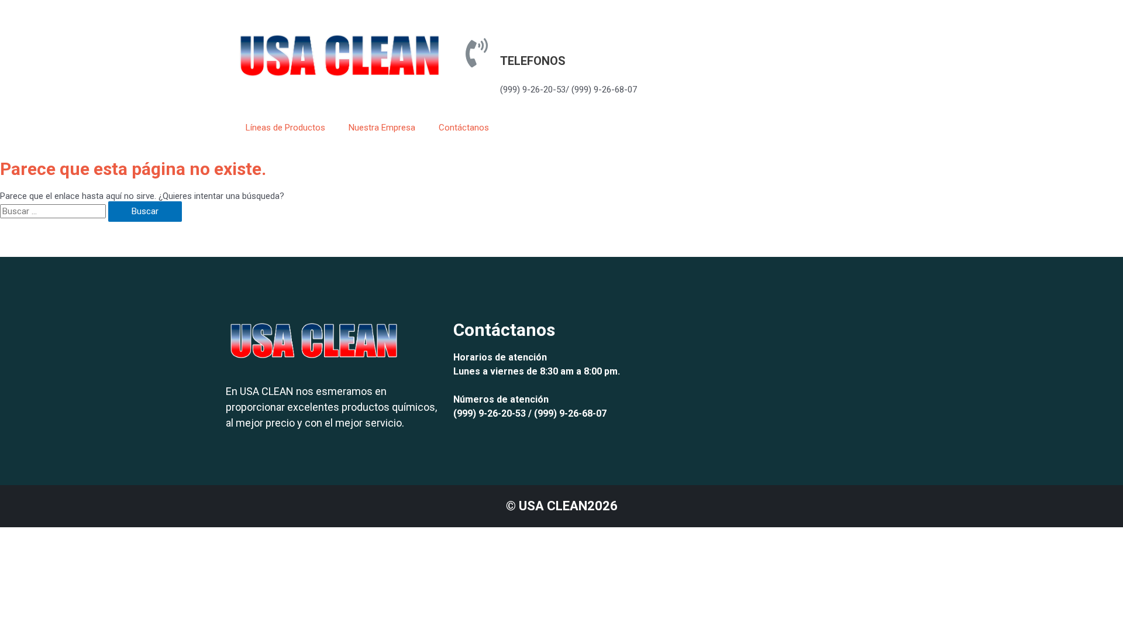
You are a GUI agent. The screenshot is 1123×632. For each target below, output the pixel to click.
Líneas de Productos (285, 127)
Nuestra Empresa (382, 127)
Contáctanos (464, 127)
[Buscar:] (54, 211)
